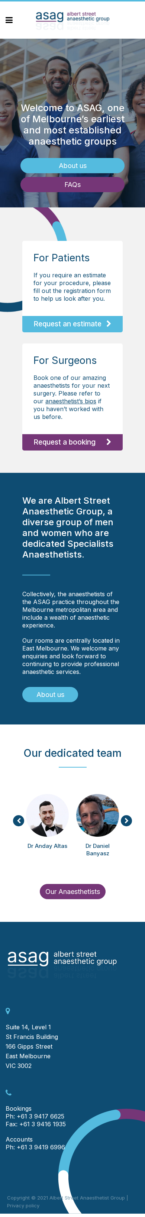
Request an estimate (67, 324)
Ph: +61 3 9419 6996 (35, 1147)
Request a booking (64, 442)
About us (73, 166)
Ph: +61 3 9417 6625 (35, 1116)
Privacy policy (23, 1205)
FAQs (72, 184)
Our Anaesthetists (72, 891)
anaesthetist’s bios (70, 401)
